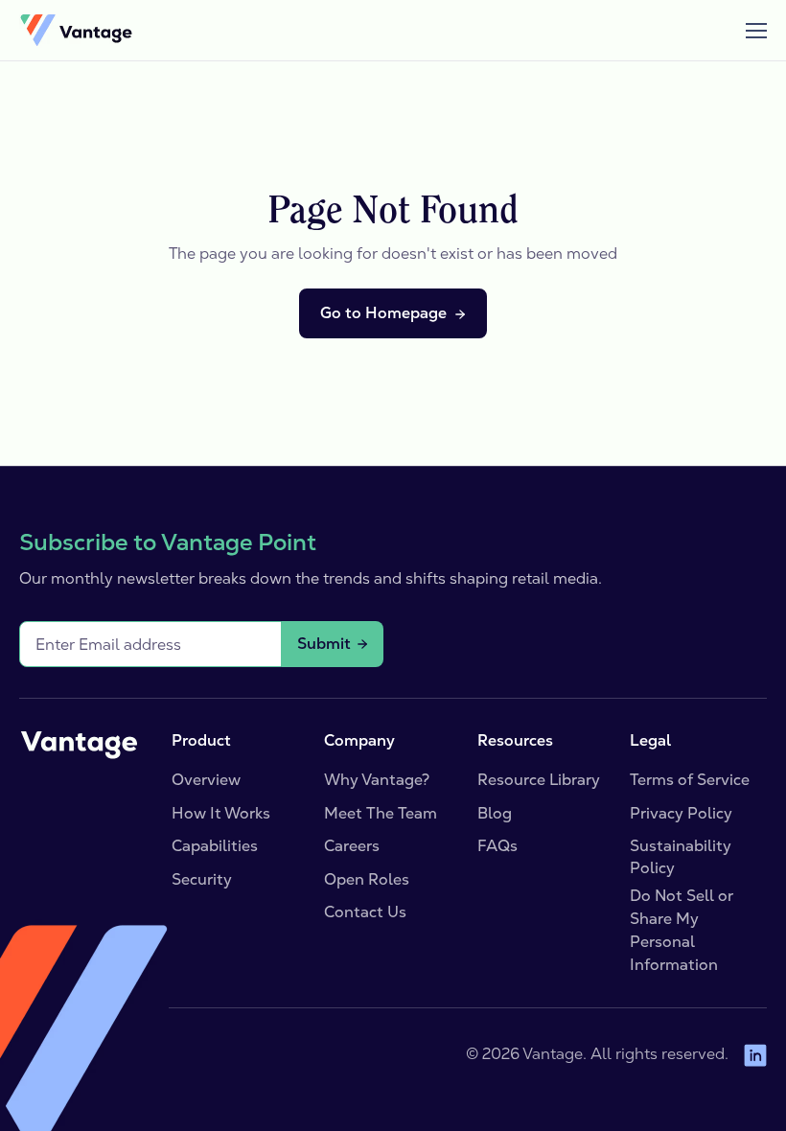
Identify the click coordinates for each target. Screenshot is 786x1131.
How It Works (221, 813)
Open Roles (366, 879)
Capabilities (215, 846)
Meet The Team (380, 813)
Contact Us (365, 912)
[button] (747, 31)
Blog (494, 813)
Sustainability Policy (680, 856)
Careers (352, 846)
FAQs (497, 846)
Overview (206, 780)
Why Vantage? (376, 780)
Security (202, 879)
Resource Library (538, 780)
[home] (75, 30)
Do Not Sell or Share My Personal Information (681, 930)
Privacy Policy (681, 813)
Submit (324, 644)
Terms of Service (690, 780)
